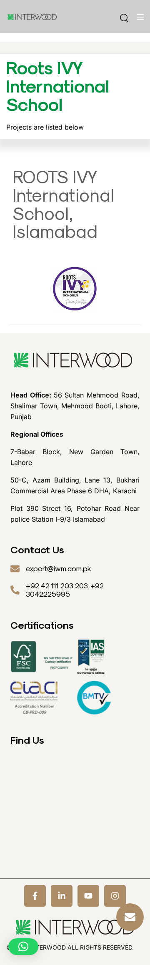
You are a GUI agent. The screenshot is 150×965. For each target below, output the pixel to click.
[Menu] (140, 17)
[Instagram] (115, 896)
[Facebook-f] (35, 896)
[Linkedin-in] (61, 896)
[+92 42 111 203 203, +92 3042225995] (15, 590)
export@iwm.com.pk (58, 569)
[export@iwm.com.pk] (15, 568)
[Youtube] (88, 896)
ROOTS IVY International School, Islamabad (63, 204)
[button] (23, 946)
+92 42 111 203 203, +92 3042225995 (65, 590)
